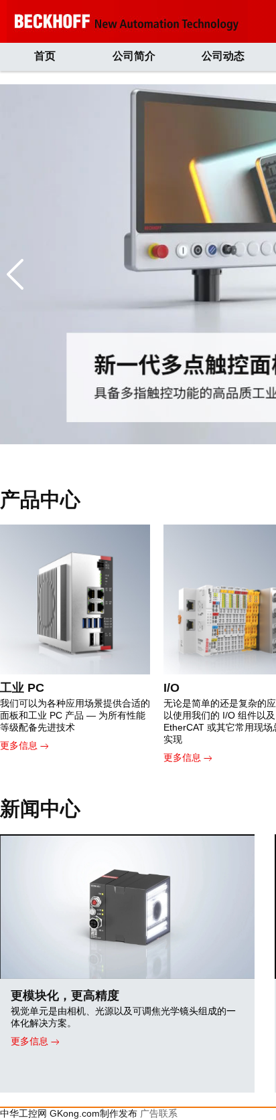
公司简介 (134, 56)
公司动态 (223, 56)
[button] (15, 274)
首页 (45, 56)
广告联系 (159, 1113)
